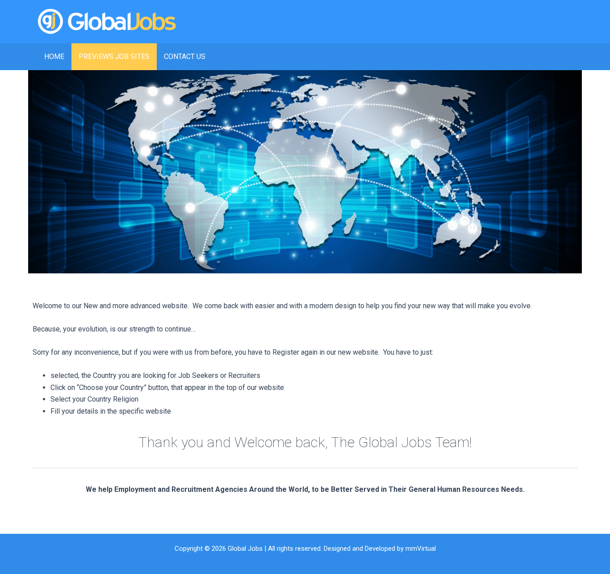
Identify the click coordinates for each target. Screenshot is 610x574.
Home (54, 56)
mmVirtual (420, 549)
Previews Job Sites (114, 56)
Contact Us (184, 56)
